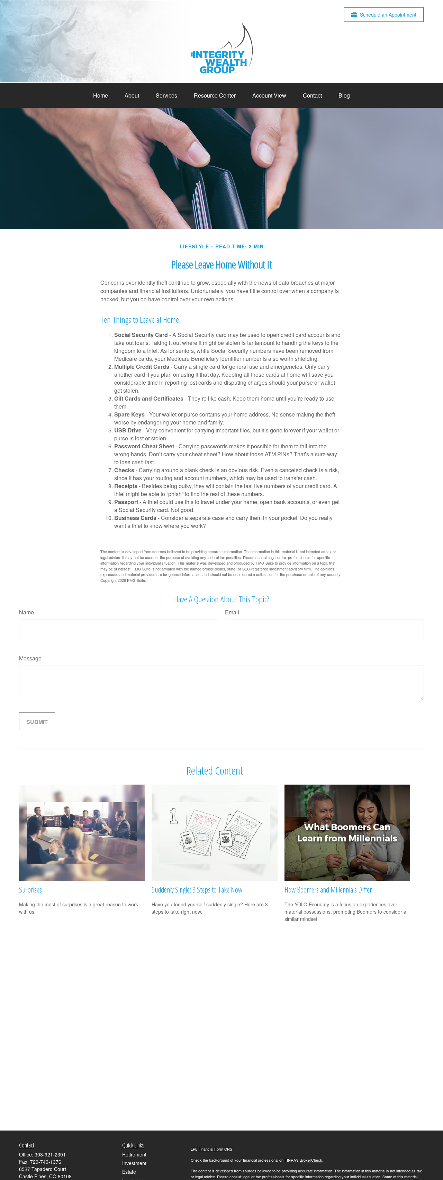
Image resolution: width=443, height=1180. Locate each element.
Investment (134, 1163)
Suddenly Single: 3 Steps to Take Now (197, 890)
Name (26, 612)
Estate (129, 1171)
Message (30, 658)
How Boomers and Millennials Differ (328, 890)
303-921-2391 (50, 1154)
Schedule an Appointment (388, 14)
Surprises (30, 890)
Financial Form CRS (215, 1149)
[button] (100, 95)
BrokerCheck (311, 1160)
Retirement (134, 1154)
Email (232, 612)
